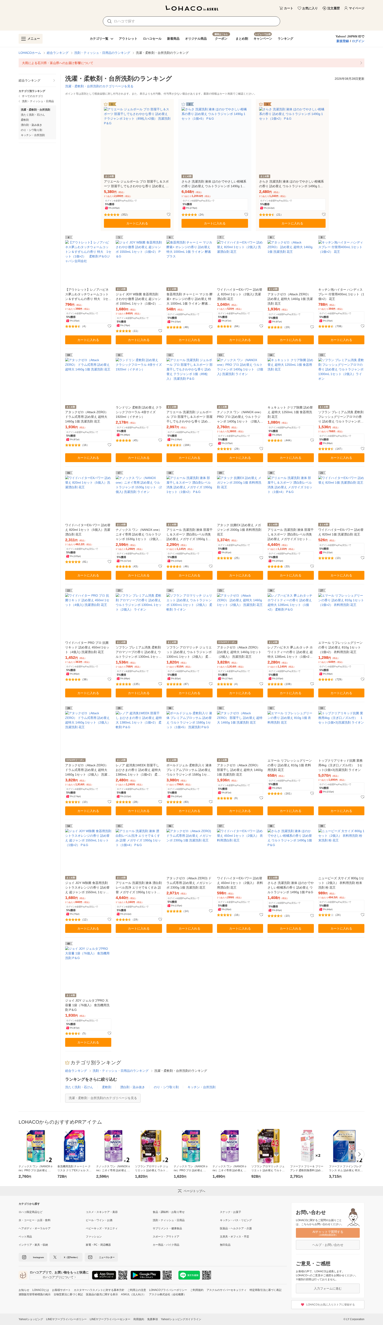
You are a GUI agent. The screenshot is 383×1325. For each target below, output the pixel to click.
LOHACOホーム (30, 52)
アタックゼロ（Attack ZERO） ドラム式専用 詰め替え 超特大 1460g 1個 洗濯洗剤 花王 (86, 416)
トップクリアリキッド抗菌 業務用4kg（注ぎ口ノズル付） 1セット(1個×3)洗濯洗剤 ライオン (340, 765)
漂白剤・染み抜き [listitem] (31, 124)
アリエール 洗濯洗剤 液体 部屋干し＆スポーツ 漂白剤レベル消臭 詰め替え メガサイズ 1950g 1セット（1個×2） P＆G (189, 534)
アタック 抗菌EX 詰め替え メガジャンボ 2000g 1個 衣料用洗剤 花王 (239, 529)
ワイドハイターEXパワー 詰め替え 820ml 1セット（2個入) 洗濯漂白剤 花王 (239, 294)
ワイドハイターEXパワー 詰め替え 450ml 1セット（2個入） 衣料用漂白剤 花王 (240, 882)
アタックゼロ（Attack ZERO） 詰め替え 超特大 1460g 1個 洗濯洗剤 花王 (290, 298)
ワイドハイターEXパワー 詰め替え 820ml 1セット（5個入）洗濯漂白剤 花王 (87, 529)
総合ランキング (57, 52)
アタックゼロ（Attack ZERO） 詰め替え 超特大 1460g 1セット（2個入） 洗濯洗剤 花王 (239, 652)
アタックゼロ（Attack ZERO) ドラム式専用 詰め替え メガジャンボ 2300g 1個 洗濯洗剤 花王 (189, 882)
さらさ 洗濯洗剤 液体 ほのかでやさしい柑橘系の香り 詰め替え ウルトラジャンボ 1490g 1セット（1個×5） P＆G (214, 184)
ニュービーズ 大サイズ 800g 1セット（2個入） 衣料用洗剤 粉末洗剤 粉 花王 (341, 882)
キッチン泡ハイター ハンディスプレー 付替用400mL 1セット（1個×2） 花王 (341, 294)
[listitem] (191, 62)
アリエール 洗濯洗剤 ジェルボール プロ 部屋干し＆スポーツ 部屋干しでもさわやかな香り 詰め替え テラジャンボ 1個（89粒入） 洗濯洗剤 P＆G (189, 417)
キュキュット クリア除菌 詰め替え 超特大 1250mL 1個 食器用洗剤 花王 (290, 412)
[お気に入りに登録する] (168, 214)
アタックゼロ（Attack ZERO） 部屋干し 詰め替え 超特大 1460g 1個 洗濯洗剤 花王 (240, 769)
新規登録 (342, 41)
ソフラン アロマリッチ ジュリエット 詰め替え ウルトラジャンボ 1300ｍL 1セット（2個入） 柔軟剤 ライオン (189, 652)
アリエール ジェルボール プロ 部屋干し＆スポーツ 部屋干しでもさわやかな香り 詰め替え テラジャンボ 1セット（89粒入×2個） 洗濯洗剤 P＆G (137, 184)
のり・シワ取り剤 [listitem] (31, 130)
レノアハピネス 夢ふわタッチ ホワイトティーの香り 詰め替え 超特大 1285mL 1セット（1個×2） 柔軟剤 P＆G (290, 652)
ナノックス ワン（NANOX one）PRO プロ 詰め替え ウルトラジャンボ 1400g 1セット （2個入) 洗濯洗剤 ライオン (240, 417)
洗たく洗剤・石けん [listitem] (33, 114)
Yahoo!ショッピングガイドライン (181, 1319)
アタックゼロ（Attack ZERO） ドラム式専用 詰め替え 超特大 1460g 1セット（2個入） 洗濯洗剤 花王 (87, 770)
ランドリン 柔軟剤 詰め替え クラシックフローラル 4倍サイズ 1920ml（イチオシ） (139, 412)
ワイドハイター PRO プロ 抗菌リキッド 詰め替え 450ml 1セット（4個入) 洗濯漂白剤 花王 (87, 647)
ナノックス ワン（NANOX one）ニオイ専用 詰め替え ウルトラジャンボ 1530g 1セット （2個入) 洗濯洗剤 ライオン (139, 534)
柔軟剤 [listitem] (25, 119)
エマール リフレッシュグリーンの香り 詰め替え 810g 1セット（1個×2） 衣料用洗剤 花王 (340, 647)
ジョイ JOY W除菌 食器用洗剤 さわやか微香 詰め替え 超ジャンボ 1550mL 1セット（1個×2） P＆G (138, 299)
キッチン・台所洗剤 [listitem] (33, 135)
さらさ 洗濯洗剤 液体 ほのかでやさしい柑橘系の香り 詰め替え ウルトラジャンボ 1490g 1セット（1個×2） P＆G (291, 184)
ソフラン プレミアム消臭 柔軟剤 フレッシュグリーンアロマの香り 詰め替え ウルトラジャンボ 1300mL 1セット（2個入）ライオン (340, 417)
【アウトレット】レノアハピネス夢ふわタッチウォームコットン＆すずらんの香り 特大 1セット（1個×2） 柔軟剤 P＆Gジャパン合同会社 (88, 294)
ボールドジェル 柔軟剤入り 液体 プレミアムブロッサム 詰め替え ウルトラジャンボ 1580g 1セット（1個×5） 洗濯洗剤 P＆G (189, 770)
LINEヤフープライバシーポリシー (66, 1319)
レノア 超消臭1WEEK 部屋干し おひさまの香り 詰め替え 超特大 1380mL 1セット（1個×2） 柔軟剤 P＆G (138, 770)
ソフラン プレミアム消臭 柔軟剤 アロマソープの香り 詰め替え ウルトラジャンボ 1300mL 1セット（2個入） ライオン (139, 652)
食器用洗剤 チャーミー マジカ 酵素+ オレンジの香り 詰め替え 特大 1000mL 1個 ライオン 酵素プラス (189, 299)
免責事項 (152, 1319)
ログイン (358, 41)
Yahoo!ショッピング (31, 1319)
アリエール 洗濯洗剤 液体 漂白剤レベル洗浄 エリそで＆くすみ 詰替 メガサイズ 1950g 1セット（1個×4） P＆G (139, 888)
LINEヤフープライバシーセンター (110, 1319)
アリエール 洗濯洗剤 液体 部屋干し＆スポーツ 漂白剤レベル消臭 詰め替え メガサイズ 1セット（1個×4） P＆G (291, 534)
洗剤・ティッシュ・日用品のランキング (102, 52)
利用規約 (138, 1319)
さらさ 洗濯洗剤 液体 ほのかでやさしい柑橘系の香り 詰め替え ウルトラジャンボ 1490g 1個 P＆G (291, 887)
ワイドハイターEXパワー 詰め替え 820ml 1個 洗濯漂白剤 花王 (340, 532)
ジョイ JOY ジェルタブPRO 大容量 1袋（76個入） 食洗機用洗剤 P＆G (87, 1005)
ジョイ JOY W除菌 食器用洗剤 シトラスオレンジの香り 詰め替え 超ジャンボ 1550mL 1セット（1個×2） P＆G (87, 888)
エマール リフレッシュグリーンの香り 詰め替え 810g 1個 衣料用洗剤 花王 (290, 765)
